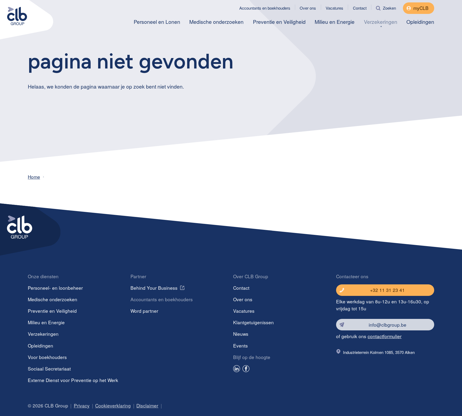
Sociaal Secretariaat (49, 368)
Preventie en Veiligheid (279, 21)
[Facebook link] (245, 369)
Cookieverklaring (113, 405)
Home (34, 176)
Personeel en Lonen (157, 21)
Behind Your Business (154, 287)
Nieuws (240, 333)
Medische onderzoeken (216, 21)
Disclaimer (147, 405)
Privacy (82, 405)
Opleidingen (420, 21)
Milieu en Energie (335, 21)
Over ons (308, 8)
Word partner (144, 310)
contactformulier (385, 336)
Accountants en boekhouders (264, 8)
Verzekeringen (380, 21)
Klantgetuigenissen (253, 322)
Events (240, 345)
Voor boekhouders (47, 357)
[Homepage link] (25, 15)
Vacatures (334, 8)
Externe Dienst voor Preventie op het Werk (73, 380)
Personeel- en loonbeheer (55, 287)
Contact (360, 8)
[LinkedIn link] (236, 369)
